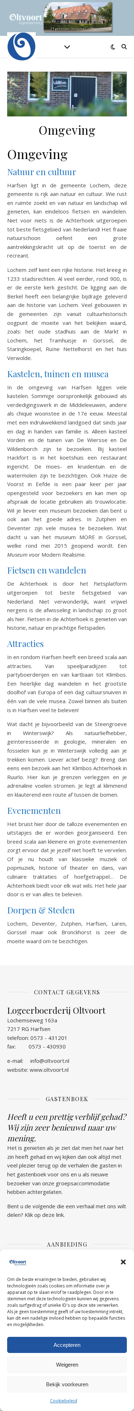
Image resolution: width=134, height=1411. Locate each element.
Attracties (25, 643)
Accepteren (67, 1345)
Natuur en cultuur (41, 171)
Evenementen (34, 810)
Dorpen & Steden (41, 910)
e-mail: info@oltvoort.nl (38, 1060)
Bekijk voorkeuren (67, 1384)
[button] (123, 1262)
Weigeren (67, 1365)
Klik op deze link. (45, 1214)
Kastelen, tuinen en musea (58, 373)
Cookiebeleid (63, 1401)
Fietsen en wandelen (46, 570)
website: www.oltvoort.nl (38, 1069)
